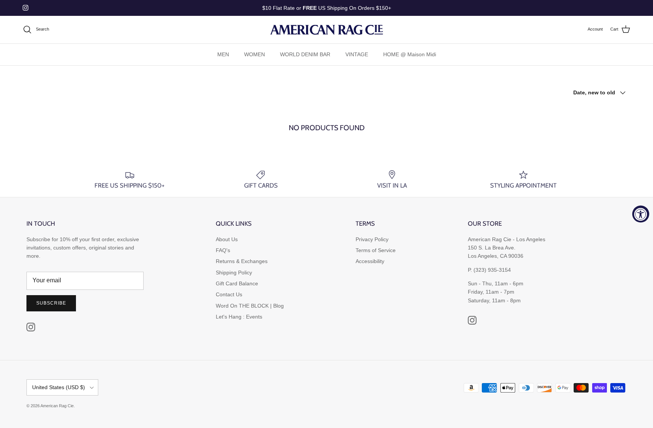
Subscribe (51, 303)
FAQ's (223, 250)
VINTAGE (356, 54)
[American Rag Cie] (326, 29)
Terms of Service (376, 250)
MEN (223, 54)
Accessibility (370, 261)
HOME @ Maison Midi (409, 54)
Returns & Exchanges (242, 261)
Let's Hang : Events (239, 317)
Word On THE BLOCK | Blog (250, 306)
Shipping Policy (234, 272)
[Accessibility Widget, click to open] (640, 214)
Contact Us (229, 294)
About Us (227, 239)
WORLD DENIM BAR (305, 54)
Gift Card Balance (237, 283)
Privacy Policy (372, 239)
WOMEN (254, 54)
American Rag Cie (57, 405)
